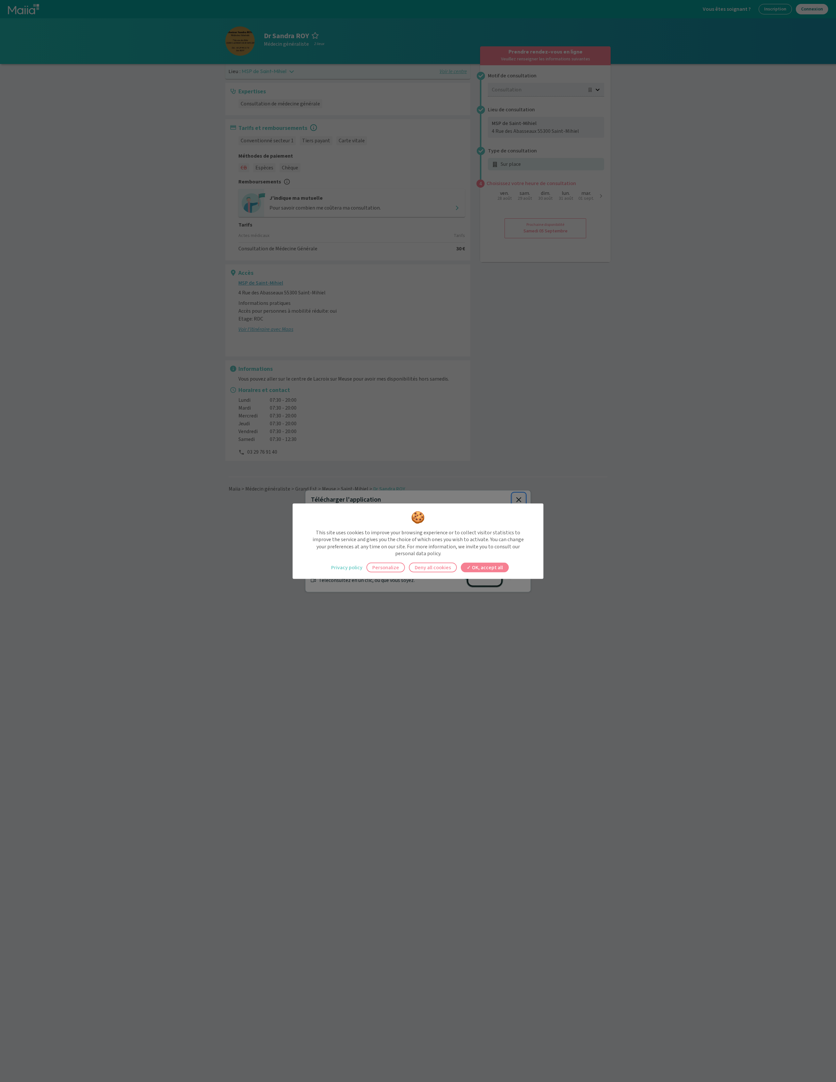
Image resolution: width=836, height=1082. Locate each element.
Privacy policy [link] (346, 567)
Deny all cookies (433, 567)
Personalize (385, 567)
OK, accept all (487, 567)
